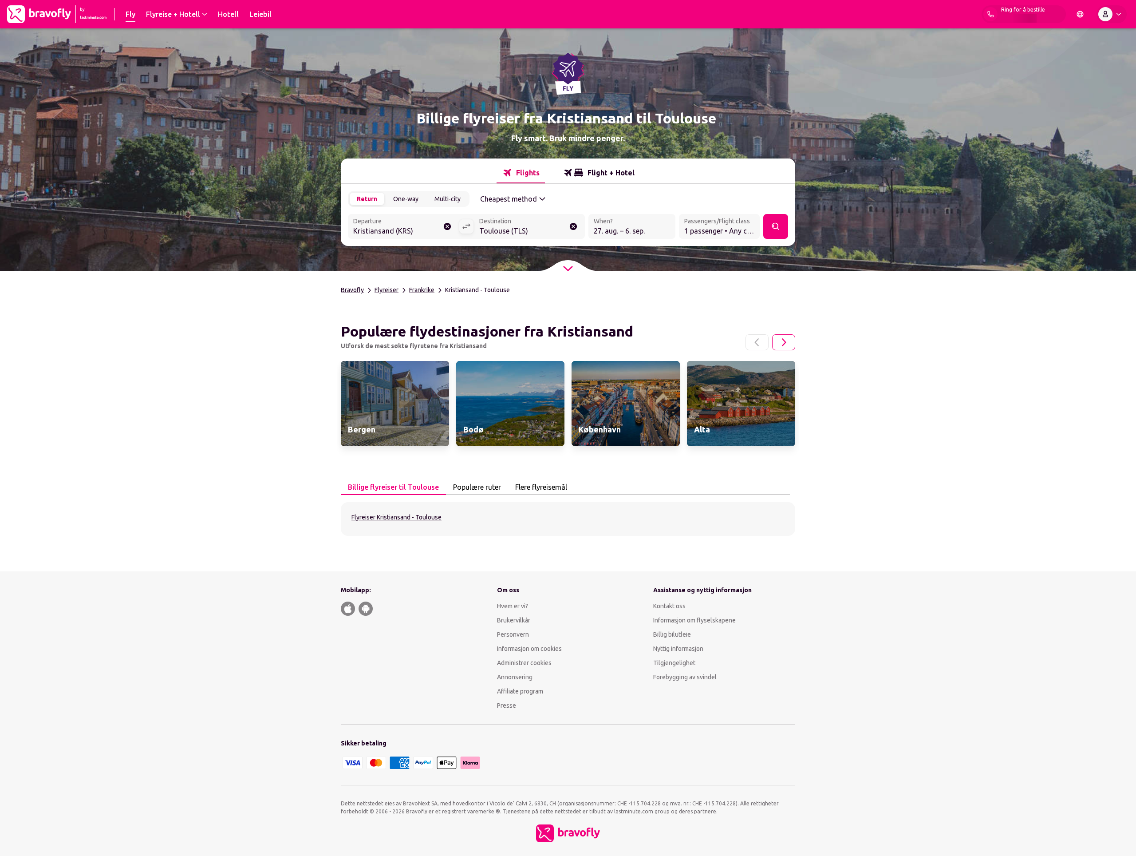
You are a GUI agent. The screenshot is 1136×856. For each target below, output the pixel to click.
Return (367, 198)
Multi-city (447, 198)
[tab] (521, 172)
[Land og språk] (1080, 14)
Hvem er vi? (512, 606)
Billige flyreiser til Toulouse (393, 487)
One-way (405, 198)
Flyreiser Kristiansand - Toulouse (396, 517)
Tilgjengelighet (674, 662)
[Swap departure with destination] (466, 226)
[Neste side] (783, 342)
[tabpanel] (568, 519)
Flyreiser (386, 289)
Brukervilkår (513, 620)
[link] (395, 403)
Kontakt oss (669, 606)
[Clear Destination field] (573, 226)
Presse (506, 705)
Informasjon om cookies (529, 648)
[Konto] (1112, 14)
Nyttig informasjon (679, 648)
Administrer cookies (524, 662)
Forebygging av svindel (685, 677)
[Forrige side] (757, 342)
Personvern (513, 634)
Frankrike (421, 289)
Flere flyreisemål (541, 487)
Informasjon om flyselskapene (694, 620)
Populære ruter (477, 487)
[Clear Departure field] (447, 226)
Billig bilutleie (672, 634)
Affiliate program (520, 691)
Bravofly (352, 289)
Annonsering (514, 677)
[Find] (775, 226)
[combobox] (403, 227)
